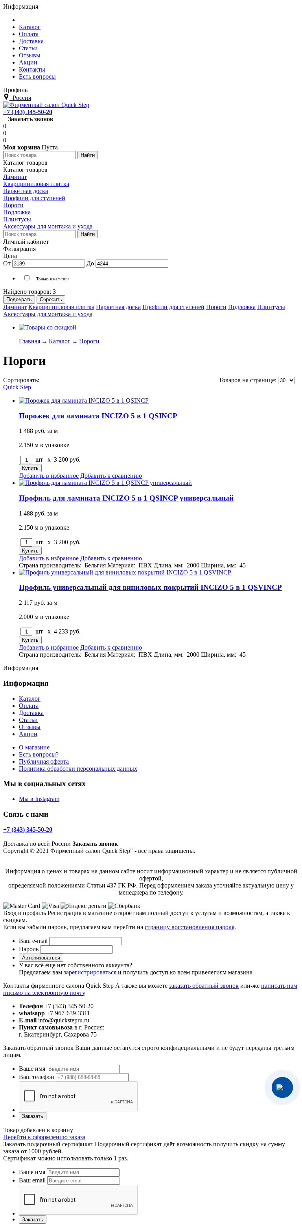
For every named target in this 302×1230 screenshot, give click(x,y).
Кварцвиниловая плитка (61, 307)
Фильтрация (19, 248)
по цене (102, 380)
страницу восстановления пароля (189, 927)
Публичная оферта (44, 761)
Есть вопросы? (39, 754)
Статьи (28, 719)
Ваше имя (32, 1068)
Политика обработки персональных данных (78, 768)
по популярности (64, 380)
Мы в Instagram (39, 798)
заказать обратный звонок (204, 985)
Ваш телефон (36, 1076)
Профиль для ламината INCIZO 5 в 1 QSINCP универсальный (126, 498)
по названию (134, 380)
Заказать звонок (30, 119)
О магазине (34, 747)
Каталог (30, 698)
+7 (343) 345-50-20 (27, 112)
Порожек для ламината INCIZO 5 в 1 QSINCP (98, 416)
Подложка (242, 307)
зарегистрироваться (90, 972)
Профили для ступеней (173, 307)
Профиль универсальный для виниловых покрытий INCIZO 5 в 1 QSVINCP (150, 587)
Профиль (15, 90)
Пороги (216, 307)
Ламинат (15, 307)
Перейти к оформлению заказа (44, 1137)
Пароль (29, 949)
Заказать (32, 1116)
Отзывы (30, 727)
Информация (20, 6)
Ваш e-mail (33, 940)
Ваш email (32, 1180)
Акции (28, 734)
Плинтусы (271, 307)
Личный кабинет (26, 241)
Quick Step (17, 387)
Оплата (29, 705)
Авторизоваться (41, 958)
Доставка (31, 712)
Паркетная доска (118, 307)
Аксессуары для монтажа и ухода (47, 314)
